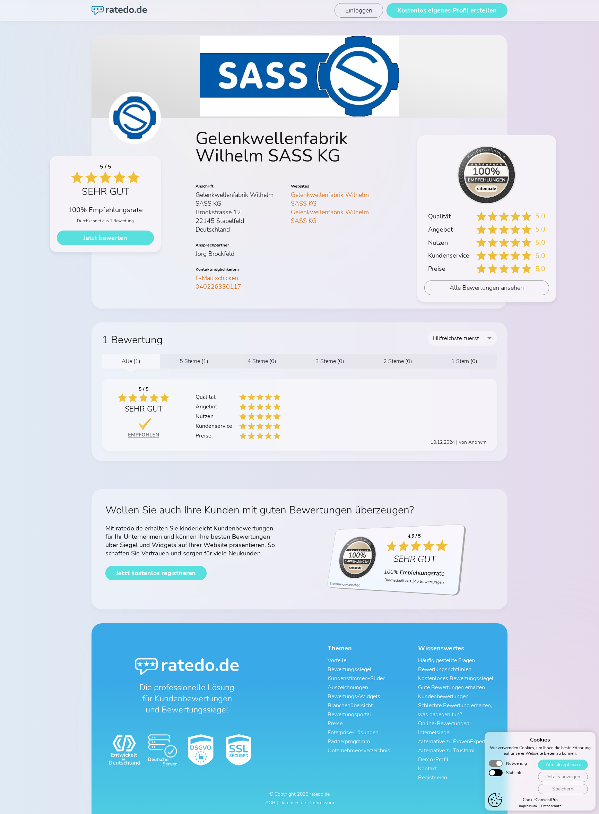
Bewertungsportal (349, 714)
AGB (270, 802)
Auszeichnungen (348, 687)
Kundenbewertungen (443, 696)
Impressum (528, 806)
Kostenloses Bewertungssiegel (456, 678)
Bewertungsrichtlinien (444, 669)
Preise (335, 723)
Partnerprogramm (349, 741)
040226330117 (218, 287)
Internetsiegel (434, 732)
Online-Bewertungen (443, 723)
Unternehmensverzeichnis (359, 750)
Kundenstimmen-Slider (356, 678)
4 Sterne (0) (262, 361)
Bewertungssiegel (350, 669)
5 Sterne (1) (194, 361)
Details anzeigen (562, 776)
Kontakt (427, 768)
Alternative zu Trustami (446, 750)
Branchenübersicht (350, 705)
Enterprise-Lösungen (353, 732)
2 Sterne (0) (397, 361)
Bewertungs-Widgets (354, 696)
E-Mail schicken (217, 278)
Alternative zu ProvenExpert (451, 741)
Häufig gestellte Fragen (446, 660)
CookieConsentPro (540, 800)
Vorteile (337, 660)
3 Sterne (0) (329, 361)
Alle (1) (131, 361)
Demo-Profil (433, 759)
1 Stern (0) (464, 361)
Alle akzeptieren (563, 764)
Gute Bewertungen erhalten (451, 687)
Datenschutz (551, 806)
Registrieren (432, 777)
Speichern (562, 789)
